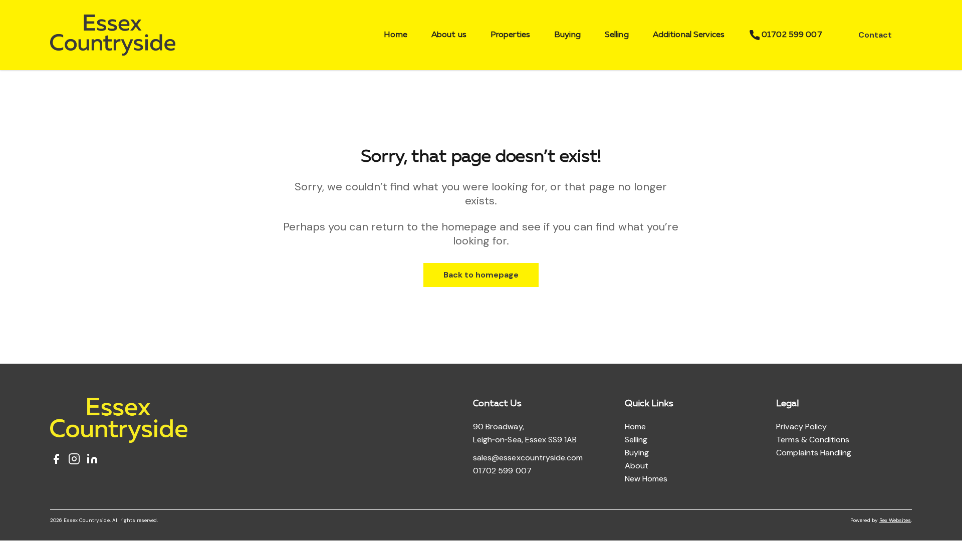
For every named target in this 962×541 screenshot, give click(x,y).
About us (448, 35)
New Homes (646, 478)
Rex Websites (895, 520)
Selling (617, 35)
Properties (510, 35)
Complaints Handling (813, 452)
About (636, 465)
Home (395, 35)
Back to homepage (481, 274)
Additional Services (689, 35)
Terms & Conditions (812, 439)
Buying (567, 35)
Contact (875, 35)
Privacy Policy (801, 426)
